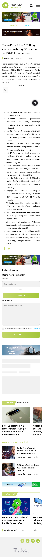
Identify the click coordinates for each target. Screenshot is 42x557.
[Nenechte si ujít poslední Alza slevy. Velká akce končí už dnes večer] (16, 506)
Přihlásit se (21, 295)
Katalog (28, 25)
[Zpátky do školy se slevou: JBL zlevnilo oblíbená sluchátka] (8, 469)
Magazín (13, 25)
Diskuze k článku (10, 270)
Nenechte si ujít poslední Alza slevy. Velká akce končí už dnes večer (14, 520)
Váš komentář (7, 300)
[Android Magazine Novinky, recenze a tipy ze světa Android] (12, 5)
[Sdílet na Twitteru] (9, 249)
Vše (35, 530)
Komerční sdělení (24, 457)
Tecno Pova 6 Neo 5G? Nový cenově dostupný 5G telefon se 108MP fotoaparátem (19, 49)
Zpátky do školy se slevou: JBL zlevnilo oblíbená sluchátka (28, 468)
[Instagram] (33, 541)
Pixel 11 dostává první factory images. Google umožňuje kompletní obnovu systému (14, 430)
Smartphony (8, 58)
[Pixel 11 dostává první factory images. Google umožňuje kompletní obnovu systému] (16, 415)
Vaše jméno (6, 279)
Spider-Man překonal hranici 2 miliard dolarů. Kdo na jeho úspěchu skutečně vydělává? (27, 450)
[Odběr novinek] (31, 6)
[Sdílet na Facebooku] (4, 249)
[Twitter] (28, 541)
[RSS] (38, 541)
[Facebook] (22, 541)
